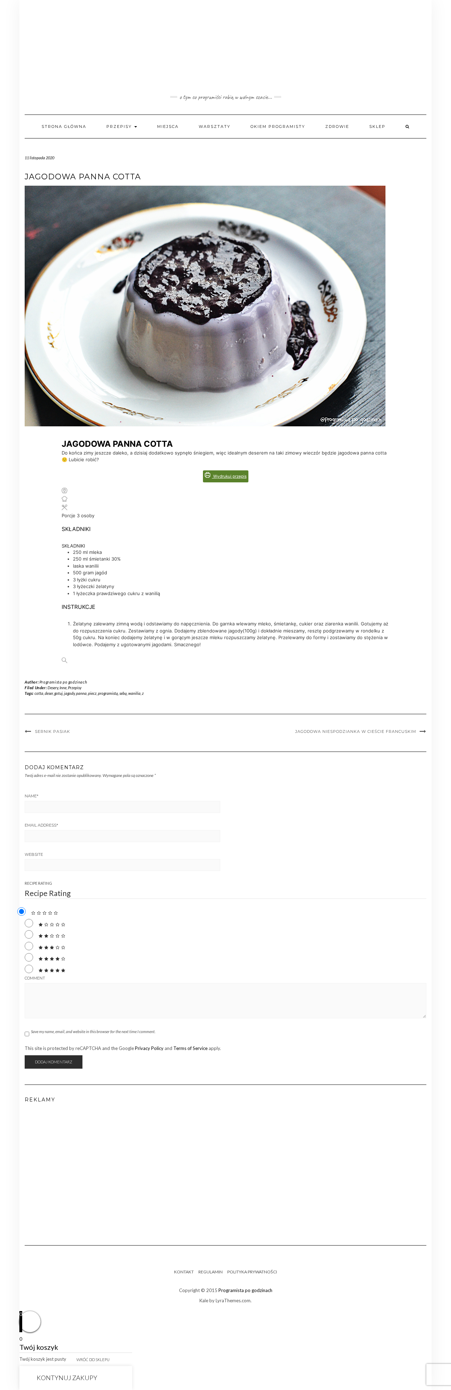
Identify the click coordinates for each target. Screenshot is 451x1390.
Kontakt (184, 1271)
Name (31, 795)
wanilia (134, 693)
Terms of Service (190, 1048)
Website (34, 854)
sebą (123, 693)
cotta (39, 693)
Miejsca (168, 126)
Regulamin (210, 1271)
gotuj (58, 693)
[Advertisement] (225, 1171)
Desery (53, 687)
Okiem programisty (278, 126)
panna (81, 693)
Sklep (377, 126)
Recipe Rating (38, 883)
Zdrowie (337, 126)
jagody (69, 693)
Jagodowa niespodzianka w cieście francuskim (355, 731)
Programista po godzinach (63, 682)
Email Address (41, 825)
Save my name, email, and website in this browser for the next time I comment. (93, 1031)
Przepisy (120, 126)
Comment (35, 978)
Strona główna (64, 126)
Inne (63, 687)
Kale (203, 1300)
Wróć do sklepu (93, 1359)
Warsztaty (214, 126)
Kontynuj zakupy (67, 1378)
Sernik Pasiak (52, 731)
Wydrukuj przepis (229, 476)
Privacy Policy (149, 1048)
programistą (108, 693)
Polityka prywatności (252, 1271)
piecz (92, 693)
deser (49, 693)
